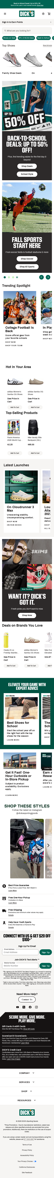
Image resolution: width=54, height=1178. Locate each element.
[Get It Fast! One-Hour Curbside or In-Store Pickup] (19, 768)
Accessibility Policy (27, 1155)
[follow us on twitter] (23, 1007)
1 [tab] (13, 277)
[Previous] (41, 277)
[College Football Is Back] (19, 323)
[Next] (48, 277)
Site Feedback (27, 1173)
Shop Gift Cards (29, 1029)
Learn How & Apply (13, 1059)
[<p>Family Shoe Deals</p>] (12, 68)
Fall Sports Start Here (27, 242)
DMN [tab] (9, 277)
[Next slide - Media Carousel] (48, 845)
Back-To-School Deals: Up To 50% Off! (27, 144)
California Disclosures (27, 1167)
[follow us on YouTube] (17, 1007)
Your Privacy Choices (25, 1161)
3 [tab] (5, 277)
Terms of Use (27, 1145)
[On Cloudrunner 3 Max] (21, 503)
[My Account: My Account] (43, 14)
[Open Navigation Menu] (5, 14)
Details (11, 915)
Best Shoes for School (18, 724)
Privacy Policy (27, 1150)
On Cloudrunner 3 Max (20, 508)
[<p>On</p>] (33, 68)
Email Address (9, 949)
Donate (11, 927)
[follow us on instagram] (36, 1007)
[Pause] (17, 277)
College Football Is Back (19, 329)
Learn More (12, 891)
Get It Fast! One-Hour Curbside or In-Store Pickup (18, 776)
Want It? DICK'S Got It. (27, 599)
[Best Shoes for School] (21, 718)
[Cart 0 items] (49, 14)
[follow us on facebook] (30, 1007)
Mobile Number (9, 963)
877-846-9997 (29, 1139)
